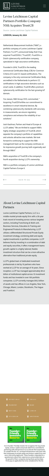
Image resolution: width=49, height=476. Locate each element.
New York (12, 411)
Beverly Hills (14, 399)
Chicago (33, 399)
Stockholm (13, 416)
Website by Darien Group (24, 469)
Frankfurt (13, 405)
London (33, 411)
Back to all (24, 180)
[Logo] (14, 6)
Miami (32, 405)
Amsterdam (34, 416)
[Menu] (44, 6)
